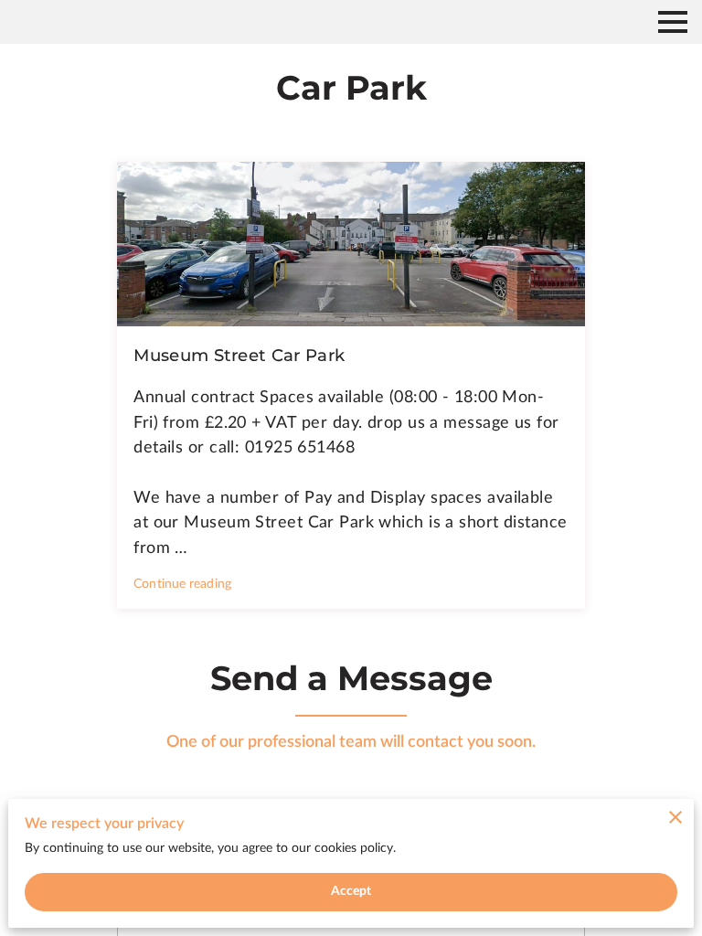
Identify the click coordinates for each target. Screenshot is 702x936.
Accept (351, 891)
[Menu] (672, 22)
